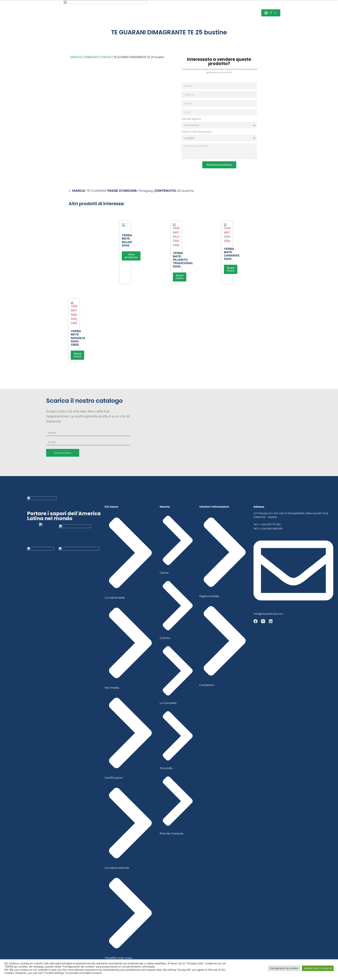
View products (131, 256)
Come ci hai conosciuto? (196, 131)
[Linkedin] (271, 621)
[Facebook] (256, 621)
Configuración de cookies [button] (284, 968)
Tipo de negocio (191, 119)
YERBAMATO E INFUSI (97, 57)
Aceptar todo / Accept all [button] (317, 968)
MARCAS (75, 57)
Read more (179, 277)
